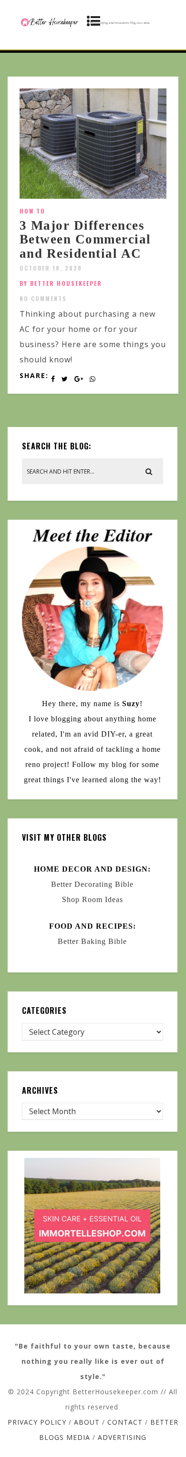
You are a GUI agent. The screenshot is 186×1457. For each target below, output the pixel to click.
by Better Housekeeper (61, 283)
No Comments (43, 298)
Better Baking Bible (92, 941)
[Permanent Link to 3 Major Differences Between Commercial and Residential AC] (93, 196)
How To (32, 211)
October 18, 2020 (51, 268)
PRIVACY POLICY (37, 1422)
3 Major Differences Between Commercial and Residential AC (85, 239)
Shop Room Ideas (92, 899)
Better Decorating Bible (92, 884)
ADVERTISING (122, 1437)
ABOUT (87, 1422)
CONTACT (125, 1422)
